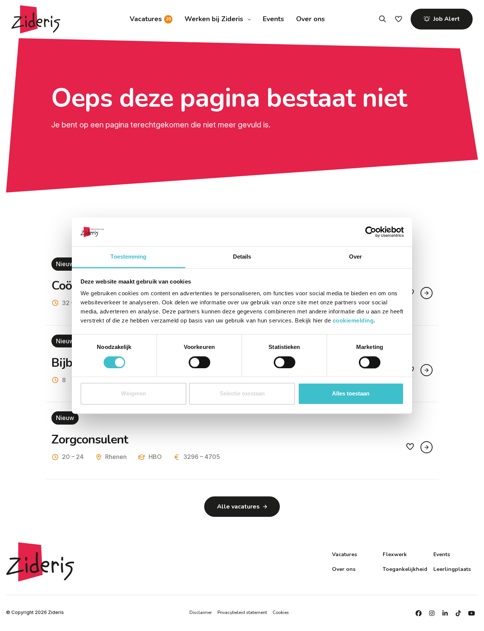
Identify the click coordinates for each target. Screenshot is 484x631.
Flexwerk (395, 554)
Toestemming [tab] (128, 257)
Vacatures (146, 18)
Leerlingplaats (452, 569)
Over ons (310, 18)
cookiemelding (353, 321)
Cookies (281, 612)
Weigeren (133, 394)
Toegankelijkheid (405, 569)
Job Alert (446, 19)
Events (273, 18)
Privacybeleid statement (242, 612)
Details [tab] (242, 257)
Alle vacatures (238, 506)
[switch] (199, 362)
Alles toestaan (350, 394)
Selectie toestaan (242, 394)
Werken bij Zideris (214, 18)
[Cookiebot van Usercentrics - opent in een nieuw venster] (371, 231)
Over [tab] (355, 257)
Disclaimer (200, 612)
